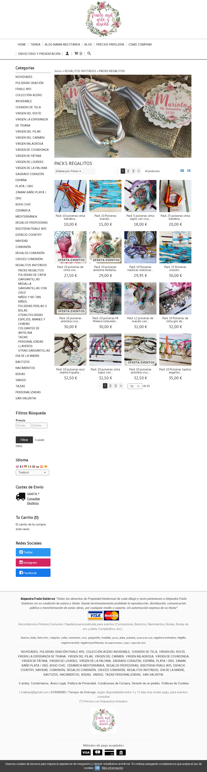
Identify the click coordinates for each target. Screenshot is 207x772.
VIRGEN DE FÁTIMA (28, 156)
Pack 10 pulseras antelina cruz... (70, 319)
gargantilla (94, 637)
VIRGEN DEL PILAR (28, 131)
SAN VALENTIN (26, 398)
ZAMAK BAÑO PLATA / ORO (31, 195)
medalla (106, 637)
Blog (88, 44)
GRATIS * (33, 494)
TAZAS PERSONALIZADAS (30, 339)
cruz (84, 637)
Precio (20, 420)
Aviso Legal (58, 683)
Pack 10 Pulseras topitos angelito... (175, 370)
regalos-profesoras (92, 642)
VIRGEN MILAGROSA (29, 144)
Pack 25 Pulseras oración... (175, 268)
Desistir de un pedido (146, 683)
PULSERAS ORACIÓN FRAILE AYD (29, 86)
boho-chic (42, 637)
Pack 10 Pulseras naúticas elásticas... (140, 268)
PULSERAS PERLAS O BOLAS (32, 308)
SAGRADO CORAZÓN (30, 174)
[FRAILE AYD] (103, 19)
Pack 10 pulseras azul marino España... (70, 370)
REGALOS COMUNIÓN (30, 253)
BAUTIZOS (23, 362)
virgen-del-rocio (138, 643)
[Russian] (37, 467)
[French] (21, 467)
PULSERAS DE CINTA (32, 275)
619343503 (58, 692)
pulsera (131, 637)
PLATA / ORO (24, 186)
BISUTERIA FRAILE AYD (31, 229)
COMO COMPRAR (140, 44)
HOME (22, 44)
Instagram (30, 563)
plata (122, 637)
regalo (181, 637)
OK (97, 768)
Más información (112, 768)
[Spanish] (41, 467)
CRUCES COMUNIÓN (29, 259)
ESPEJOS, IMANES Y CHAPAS (31, 322)
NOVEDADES (24, 77)
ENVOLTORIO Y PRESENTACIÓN (39, 54)
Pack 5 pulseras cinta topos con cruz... (140, 217)
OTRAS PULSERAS (30, 315)
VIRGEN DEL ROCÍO (28, 113)
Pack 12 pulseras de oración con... (140, 319)
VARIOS (21, 380)
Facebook (30, 573)
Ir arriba (24, 683)
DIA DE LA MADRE (27, 356)
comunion (74, 637)
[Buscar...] (89, 53)
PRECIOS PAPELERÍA (110, 44)
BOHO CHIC (23, 204)
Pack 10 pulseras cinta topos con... (105, 370)
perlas (115, 638)
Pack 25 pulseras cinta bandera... (175, 217)
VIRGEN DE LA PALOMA (31, 168)
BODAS (20, 374)
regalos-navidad (70, 642)
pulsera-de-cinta (144, 638)
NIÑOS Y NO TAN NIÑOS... (29, 299)
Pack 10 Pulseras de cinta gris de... (175, 319)
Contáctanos (39, 683)
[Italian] (29, 467)
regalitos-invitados (165, 637)
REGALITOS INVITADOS (31, 265)
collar (64, 637)
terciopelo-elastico (113, 643)
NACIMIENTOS (25, 368)
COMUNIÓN (23, 247)
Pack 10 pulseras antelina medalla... (105, 268)
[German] (25, 467)
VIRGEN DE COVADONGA (32, 150)
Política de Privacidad (82, 683)
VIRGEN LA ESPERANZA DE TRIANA (32, 122)
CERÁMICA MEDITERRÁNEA (26, 213)
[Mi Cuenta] (67, 53)
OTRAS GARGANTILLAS (34, 350)
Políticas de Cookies (175, 683)
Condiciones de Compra (114, 683)
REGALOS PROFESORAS (32, 222)
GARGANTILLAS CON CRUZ (32, 290)
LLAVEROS (25, 346)
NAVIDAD (22, 241)
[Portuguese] (33, 467)
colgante (55, 637)
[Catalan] (46, 467)
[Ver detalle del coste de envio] (21, 497)
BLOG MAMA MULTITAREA (62, 44)
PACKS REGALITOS (31, 270)
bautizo (25, 637)
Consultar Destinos (33, 501)
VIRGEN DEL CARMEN (30, 137)
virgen (127, 643)
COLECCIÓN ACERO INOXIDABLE (29, 98)
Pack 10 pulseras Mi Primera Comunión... (105, 319)
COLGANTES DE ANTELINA (28, 330)
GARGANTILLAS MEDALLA (29, 282)
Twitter (28, 552)
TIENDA (35, 44)
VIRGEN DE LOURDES (29, 162)
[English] (17, 467)
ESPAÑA (21, 180)
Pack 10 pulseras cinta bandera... (70, 217)
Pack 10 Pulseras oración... (105, 217)
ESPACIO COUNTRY (29, 235)
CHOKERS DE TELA (28, 107)
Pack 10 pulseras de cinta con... (70, 268)
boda (33, 637)
